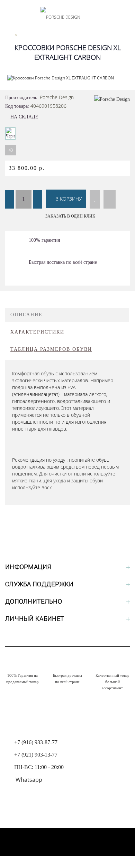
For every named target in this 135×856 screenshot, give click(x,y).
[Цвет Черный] (10, 133)
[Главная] (7, 35)
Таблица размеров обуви (51, 349)
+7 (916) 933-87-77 (35, 742)
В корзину (68, 198)
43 (11, 150)
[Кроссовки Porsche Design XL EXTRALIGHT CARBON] (67, 78)
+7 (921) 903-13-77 (35, 755)
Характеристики (37, 332)
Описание (26, 314)
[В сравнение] (110, 199)
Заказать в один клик (70, 216)
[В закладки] (95, 199)
